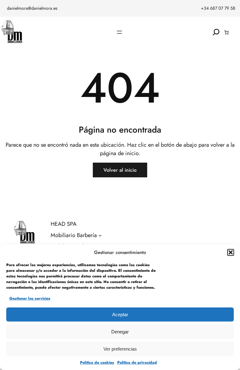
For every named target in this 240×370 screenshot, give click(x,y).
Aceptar (120, 314)
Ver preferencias (120, 349)
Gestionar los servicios (29, 298)
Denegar (120, 331)
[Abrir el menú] (119, 32)
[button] (231, 252)
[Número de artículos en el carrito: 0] (226, 32)
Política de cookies (97, 362)
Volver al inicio (120, 170)
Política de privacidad (137, 362)
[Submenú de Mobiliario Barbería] (100, 235)
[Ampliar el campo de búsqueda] (216, 32)
